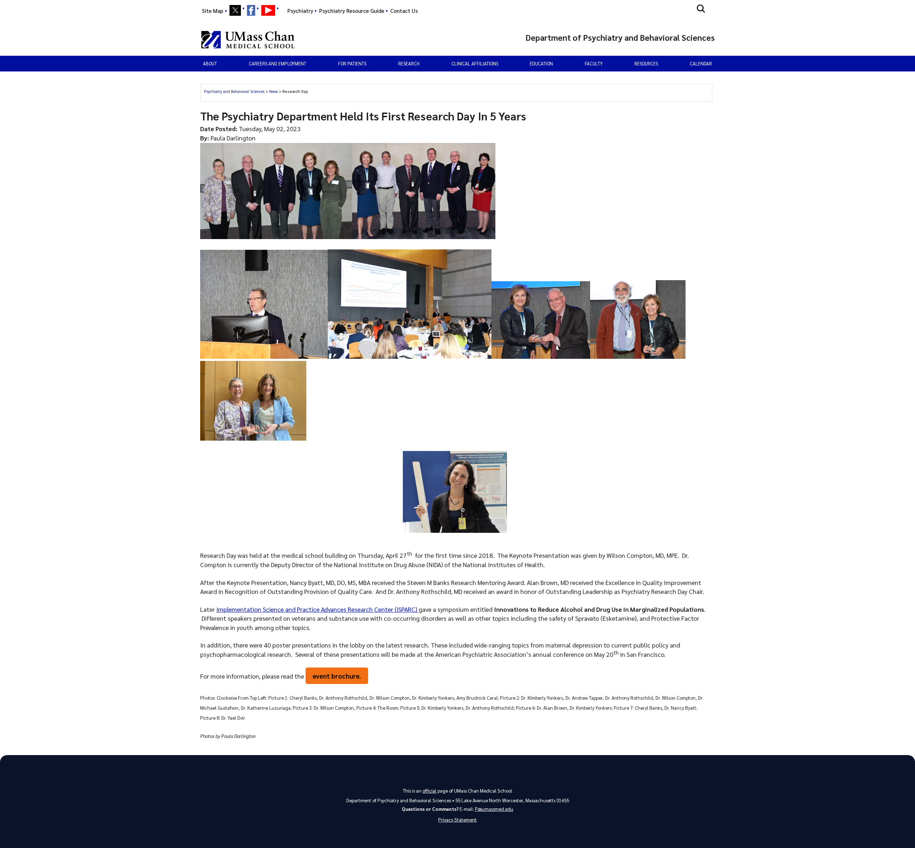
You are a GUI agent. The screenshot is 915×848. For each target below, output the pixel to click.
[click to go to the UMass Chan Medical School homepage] (248, 39)
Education (541, 63)
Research (409, 63)
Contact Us (404, 10)
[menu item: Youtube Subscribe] (268, 10)
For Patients (352, 63)
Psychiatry (300, 10)
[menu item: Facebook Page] (251, 10)
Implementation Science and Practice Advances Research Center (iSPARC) (317, 609)
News (274, 91)
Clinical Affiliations (474, 63)
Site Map (212, 10)
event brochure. (337, 675)
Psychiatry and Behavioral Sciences (235, 91)
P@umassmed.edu (494, 809)
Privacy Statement (457, 820)
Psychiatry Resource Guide (351, 10)
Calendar (701, 63)
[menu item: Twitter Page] (235, 10)
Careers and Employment (277, 63)
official (429, 791)
